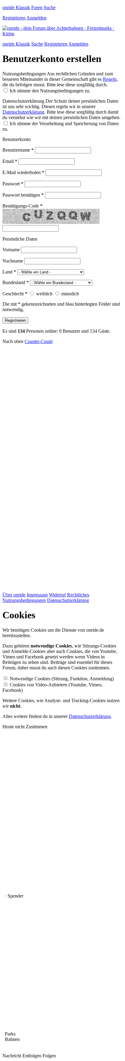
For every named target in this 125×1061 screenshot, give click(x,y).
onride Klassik (16, 7)
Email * (9, 161)
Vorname (11, 249)
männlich (70, 293)
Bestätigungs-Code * (22, 205)
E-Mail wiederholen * (23, 172)
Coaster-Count (38, 341)
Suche (50, 7)
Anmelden (36, 17)
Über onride (13, 594)
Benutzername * (18, 150)
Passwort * (12, 183)
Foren (36, 7)
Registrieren (13, 17)
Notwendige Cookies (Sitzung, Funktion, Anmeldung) (62, 678)
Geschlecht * (14, 293)
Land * (9, 271)
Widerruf (57, 594)
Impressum (37, 594)
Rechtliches (78, 594)
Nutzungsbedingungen (24, 73)
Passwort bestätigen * (23, 194)
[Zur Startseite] (62, 33)
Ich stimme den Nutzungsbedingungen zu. (50, 90)
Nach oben (12, 341)
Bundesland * (15, 282)
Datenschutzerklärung (23, 101)
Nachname (12, 260)
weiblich (44, 293)
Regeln (110, 79)
